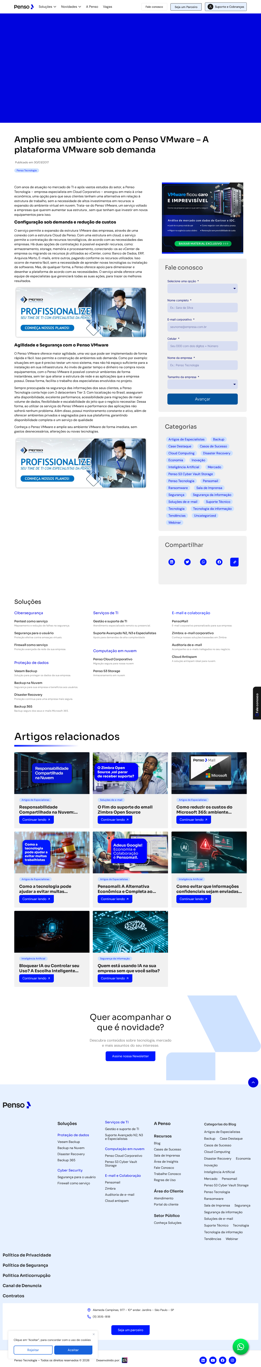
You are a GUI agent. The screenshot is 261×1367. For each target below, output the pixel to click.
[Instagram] (232, 1360)
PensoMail (180, 621)
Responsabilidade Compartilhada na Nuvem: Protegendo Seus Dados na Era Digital (51, 810)
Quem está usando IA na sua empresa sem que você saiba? (129, 968)
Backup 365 (23, 706)
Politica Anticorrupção (27, 1275)
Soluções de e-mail (182, 502)
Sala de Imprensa (209, 488)
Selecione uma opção (182, 281)
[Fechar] (93, 1334)
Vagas (107, 6)
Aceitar (73, 1350)
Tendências (177, 515)
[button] (171, 562)
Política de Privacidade (27, 1255)
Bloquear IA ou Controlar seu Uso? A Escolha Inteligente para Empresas (49, 968)
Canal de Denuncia (22, 1285)
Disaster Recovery (216, 453)
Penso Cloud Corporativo (112, 659)
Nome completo (178, 300)
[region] (53, 1345)
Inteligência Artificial (183, 467)
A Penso (92, 6)
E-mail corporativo (179, 319)
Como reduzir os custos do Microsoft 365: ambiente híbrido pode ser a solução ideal (204, 810)
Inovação (198, 460)
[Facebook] (222, 1360)
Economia (175, 460)
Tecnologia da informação (212, 509)
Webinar (174, 522)
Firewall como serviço (31, 645)
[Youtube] (213, 1360)
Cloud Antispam (184, 657)
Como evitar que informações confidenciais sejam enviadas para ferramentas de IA (207, 889)
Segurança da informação (212, 495)
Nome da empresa (180, 357)
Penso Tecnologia (181, 481)
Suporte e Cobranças (229, 7)
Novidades (69, 6)
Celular (172, 338)
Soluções (45, 6)
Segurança (176, 495)
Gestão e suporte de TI (110, 621)
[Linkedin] (203, 1360)
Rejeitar (33, 1350)
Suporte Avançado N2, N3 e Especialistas (124, 633)
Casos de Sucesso (213, 446)
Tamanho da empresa (182, 377)
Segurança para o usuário (34, 633)
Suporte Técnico (218, 502)
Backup (218, 439)
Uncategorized (205, 515)
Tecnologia (176, 509)
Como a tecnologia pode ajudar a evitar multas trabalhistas (45, 889)
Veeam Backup (25, 671)
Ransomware (178, 488)
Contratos (13, 1295)
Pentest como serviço (31, 621)
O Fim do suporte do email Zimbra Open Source (125, 810)
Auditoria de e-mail (187, 645)
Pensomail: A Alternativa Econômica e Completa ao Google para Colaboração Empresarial (125, 889)
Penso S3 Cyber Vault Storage (190, 474)
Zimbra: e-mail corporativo (193, 633)
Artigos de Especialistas (186, 439)
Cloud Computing (181, 453)
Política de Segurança (25, 1265)
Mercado (214, 467)
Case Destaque (179, 446)
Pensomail (210, 481)
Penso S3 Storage (106, 671)
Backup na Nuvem (28, 683)
